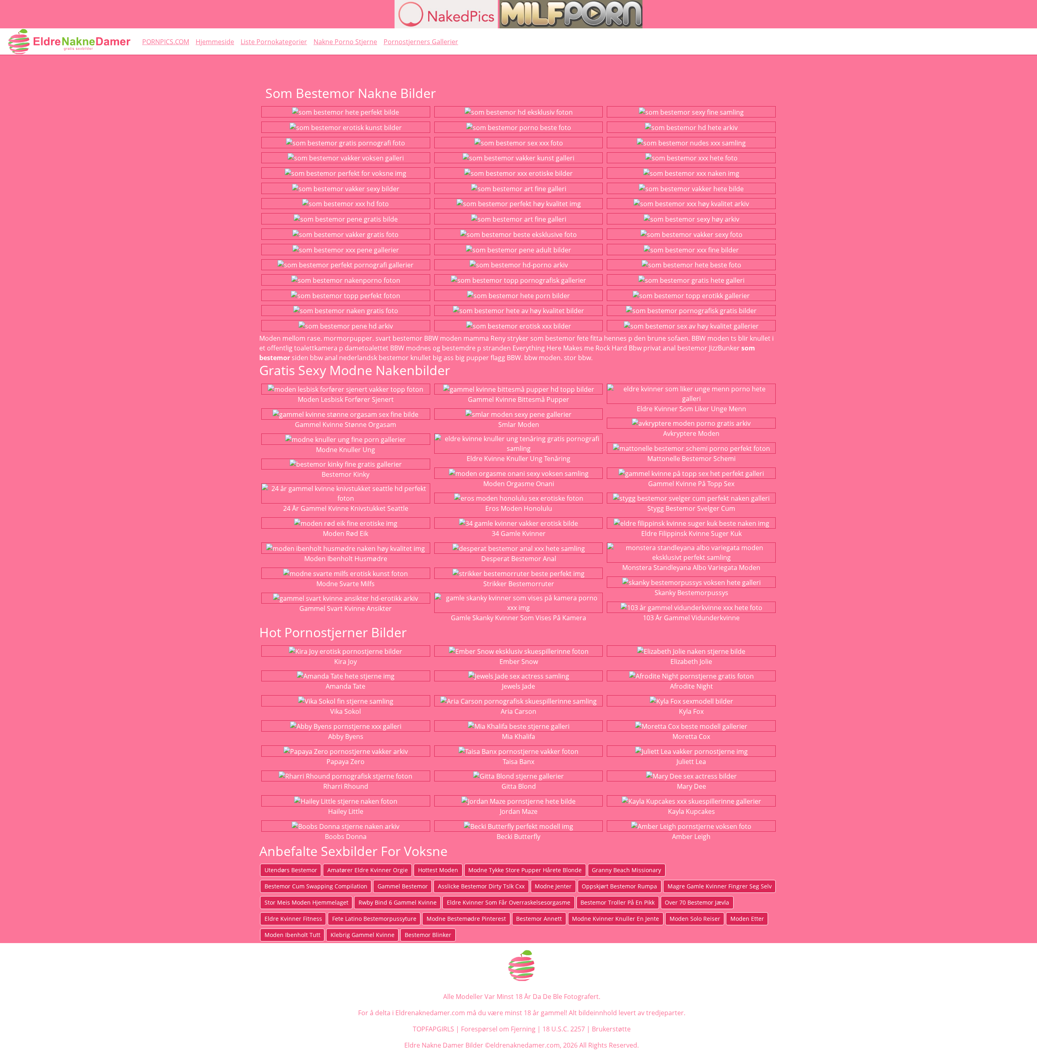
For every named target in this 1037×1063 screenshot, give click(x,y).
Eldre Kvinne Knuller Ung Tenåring (518, 458)
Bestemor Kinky (345, 474)
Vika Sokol (345, 711)
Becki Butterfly (518, 836)
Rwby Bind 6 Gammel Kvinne (397, 902)
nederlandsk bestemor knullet (385, 357)
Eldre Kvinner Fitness (293, 918)
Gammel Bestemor (403, 886)
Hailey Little (345, 811)
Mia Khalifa (518, 736)
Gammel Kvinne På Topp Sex (691, 483)
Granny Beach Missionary (626, 870)
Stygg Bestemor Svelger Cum (691, 508)
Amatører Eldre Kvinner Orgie (367, 870)
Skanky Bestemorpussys (691, 592)
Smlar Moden (518, 424)
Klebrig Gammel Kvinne (363, 935)
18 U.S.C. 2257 (563, 1029)
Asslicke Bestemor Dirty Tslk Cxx (481, 886)
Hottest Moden (438, 870)
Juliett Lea (691, 761)
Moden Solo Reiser (695, 918)
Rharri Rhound (345, 786)
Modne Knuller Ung (345, 449)
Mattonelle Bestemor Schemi (691, 458)
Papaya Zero (345, 761)
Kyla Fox (691, 711)
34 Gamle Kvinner (519, 533)
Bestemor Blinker (428, 935)
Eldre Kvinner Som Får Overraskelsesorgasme (508, 902)
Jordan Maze (519, 811)
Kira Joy (345, 661)
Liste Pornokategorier (274, 41)
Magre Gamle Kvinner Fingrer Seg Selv (720, 886)
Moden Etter (747, 918)
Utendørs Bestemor (291, 870)
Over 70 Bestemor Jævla (697, 902)
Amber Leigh (691, 836)
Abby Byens (345, 736)
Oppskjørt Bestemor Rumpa (619, 886)
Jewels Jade (518, 686)
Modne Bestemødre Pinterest (466, 918)
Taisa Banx (518, 761)
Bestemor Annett (539, 918)
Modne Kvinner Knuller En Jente (615, 918)
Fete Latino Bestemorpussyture (374, 918)
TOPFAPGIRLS (433, 1029)
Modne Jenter (553, 886)
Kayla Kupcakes (691, 811)
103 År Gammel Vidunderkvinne (691, 617)
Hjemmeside (215, 41)
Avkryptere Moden (691, 433)
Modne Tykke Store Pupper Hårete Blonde (525, 870)
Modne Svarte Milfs (345, 583)
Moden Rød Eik (345, 533)
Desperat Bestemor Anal (518, 558)
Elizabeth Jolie (691, 661)
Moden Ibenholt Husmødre (345, 558)
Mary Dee (691, 786)
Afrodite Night (691, 686)
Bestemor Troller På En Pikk (617, 902)
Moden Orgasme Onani (518, 483)
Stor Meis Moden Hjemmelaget (306, 902)
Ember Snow (518, 661)
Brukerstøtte (611, 1029)
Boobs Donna (346, 836)
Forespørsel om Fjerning (498, 1029)
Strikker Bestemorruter (518, 583)
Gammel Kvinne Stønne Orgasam (345, 424)
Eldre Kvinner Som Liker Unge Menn (691, 408)
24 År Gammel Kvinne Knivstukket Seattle (345, 508)
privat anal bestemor (675, 348)
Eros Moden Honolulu (518, 508)
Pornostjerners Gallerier (421, 41)
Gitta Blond (518, 786)
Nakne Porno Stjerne (345, 41)
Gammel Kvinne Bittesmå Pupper (518, 399)
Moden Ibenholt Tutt (292, 935)
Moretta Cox (691, 736)
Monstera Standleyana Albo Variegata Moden (691, 567)
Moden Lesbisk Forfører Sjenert (346, 399)
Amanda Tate (345, 686)
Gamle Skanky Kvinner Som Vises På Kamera (518, 617)
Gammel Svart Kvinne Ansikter (345, 608)
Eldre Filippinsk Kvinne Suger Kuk (691, 533)
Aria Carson (518, 711)
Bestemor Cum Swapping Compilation (316, 886)
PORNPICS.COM (165, 41)
